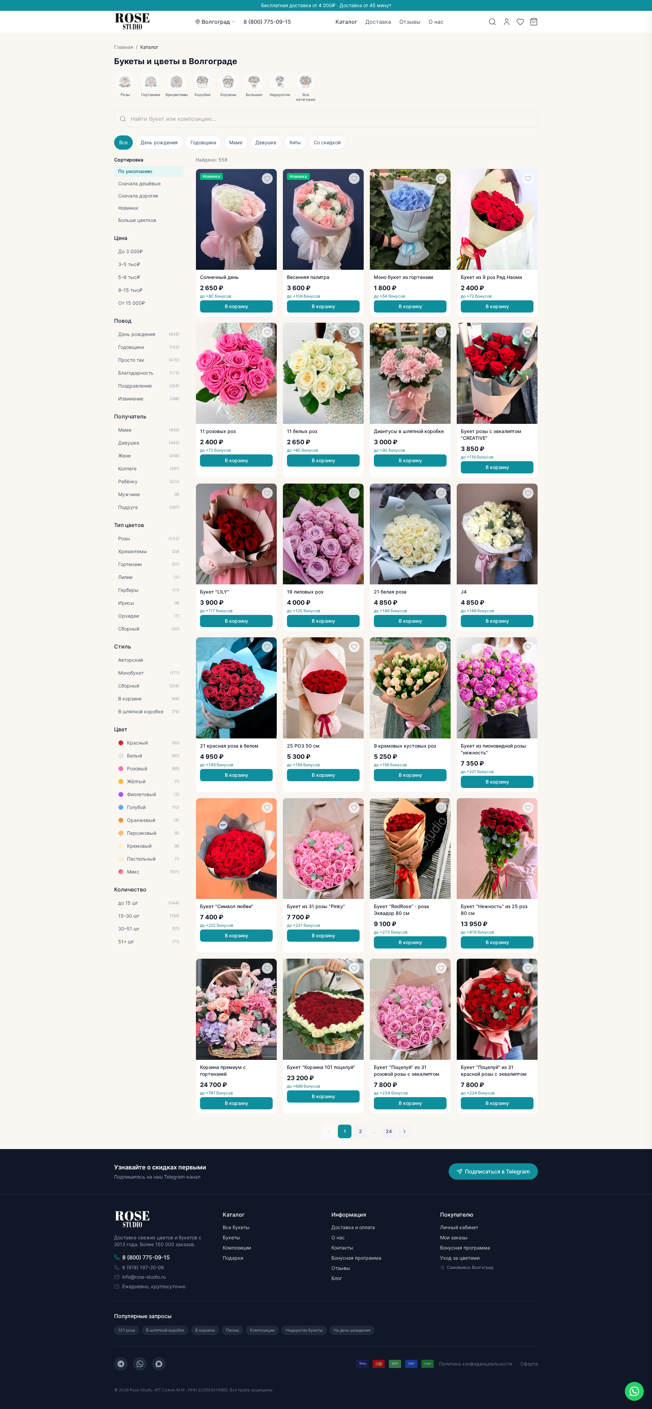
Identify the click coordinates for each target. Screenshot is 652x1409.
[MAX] (159, 1364)
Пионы (232, 1330)
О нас (436, 21)
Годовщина (203, 142)
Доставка (378, 21)
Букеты (231, 1237)
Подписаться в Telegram (497, 1171)
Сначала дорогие (138, 196)
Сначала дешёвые (139, 183)
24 (389, 1131)
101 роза (126, 1330)
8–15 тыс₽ (130, 290)
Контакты (342, 1248)
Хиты (295, 142)
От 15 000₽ (131, 303)
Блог (336, 1278)
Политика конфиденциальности (475, 1364)
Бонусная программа (356, 1258)
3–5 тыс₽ (129, 264)
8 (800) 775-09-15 (267, 21)
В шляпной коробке (165, 1330)
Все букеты (236, 1227)
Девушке (265, 142)
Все (123, 142)
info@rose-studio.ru (144, 1277)
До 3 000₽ (130, 251)
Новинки (128, 208)
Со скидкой (327, 142)
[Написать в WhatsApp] (634, 1391)
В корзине (205, 1330)
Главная (123, 47)
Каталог (346, 21)
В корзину (236, 306)
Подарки (233, 1258)
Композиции (237, 1248)
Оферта (529, 1364)
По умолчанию (135, 171)
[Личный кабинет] (507, 22)
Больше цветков (137, 220)
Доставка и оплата (353, 1227)
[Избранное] (520, 22)
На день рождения (351, 1330)
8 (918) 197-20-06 (143, 1267)
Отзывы (409, 21)
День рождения (159, 142)
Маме (235, 142)
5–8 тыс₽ (129, 277)
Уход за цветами (459, 1258)
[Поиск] (492, 21)
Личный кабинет (459, 1227)
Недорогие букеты (304, 1330)
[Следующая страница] (404, 1131)
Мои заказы (454, 1237)
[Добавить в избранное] (267, 178)
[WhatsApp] (140, 1364)
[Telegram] (121, 1364)
